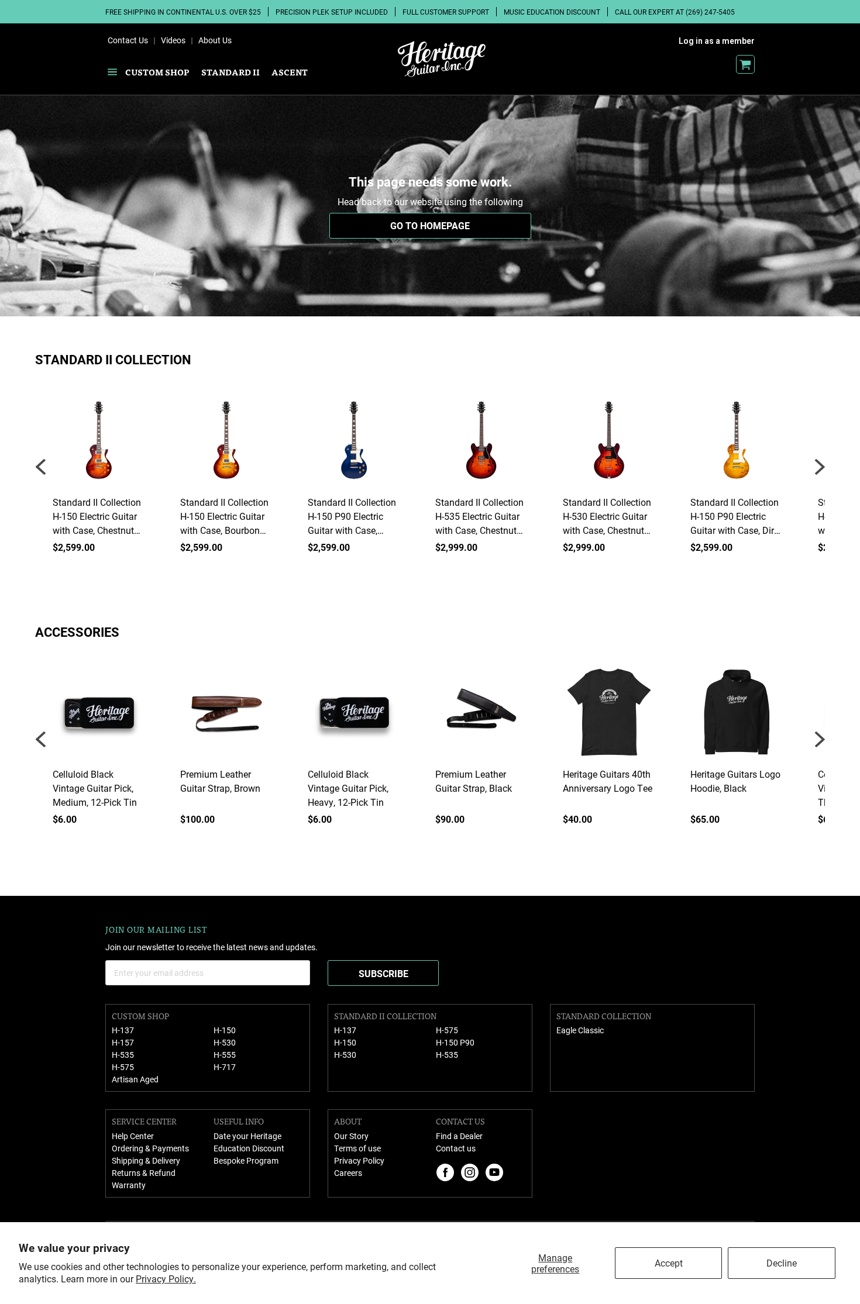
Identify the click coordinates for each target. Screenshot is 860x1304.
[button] (819, 467)
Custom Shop (157, 72)
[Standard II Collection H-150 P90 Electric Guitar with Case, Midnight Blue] (354, 444)
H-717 (225, 1066)
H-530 (225, 1042)
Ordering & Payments (150, 1148)
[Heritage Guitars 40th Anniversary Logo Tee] (609, 716)
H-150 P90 (455, 1042)
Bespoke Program (246, 1160)
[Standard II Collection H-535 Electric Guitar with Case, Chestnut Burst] (481, 444)
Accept (669, 1263)
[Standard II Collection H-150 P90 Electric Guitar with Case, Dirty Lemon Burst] (736, 444)
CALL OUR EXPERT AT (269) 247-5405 (675, 11)
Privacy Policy (359, 1160)
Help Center (133, 1135)
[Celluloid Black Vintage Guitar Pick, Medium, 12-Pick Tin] (99, 716)
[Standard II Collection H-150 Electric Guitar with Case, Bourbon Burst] (226, 444)
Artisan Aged (135, 1079)
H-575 (123, 1066)
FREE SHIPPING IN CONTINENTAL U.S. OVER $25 (183, 11)
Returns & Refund (144, 1172)
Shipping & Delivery (146, 1160)
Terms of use (357, 1148)
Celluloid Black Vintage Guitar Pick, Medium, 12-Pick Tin (95, 788)
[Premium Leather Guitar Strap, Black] (481, 716)
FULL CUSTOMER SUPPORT (446, 11)
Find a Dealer (459, 1135)
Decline (781, 1263)
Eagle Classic (580, 1030)
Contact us (456, 1148)
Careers (348, 1172)
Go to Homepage (430, 225)
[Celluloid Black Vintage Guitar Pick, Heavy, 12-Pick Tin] (354, 716)
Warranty (129, 1185)
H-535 (123, 1054)
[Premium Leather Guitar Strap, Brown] (226, 716)
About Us (215, 40)
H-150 (225, 1030)
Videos (173, 40)
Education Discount (249, 1148)
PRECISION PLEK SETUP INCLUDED (332, 11)
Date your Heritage (247, 1135)
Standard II (230, 72)
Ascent (289, 71)
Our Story (351, 1135)
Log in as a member (717, 41)
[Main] (442, 59)
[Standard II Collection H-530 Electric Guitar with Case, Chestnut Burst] (609, 444)
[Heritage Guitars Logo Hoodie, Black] (736, 716)
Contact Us (128, 40)
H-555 (225, 1054)
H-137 (123, 1030)
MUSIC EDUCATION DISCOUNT (552, 11)
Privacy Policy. (166, 1278)
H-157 (123, 1042)
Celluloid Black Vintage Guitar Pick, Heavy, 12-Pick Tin (348, 788)
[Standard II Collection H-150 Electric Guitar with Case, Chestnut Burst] (99, 444)
